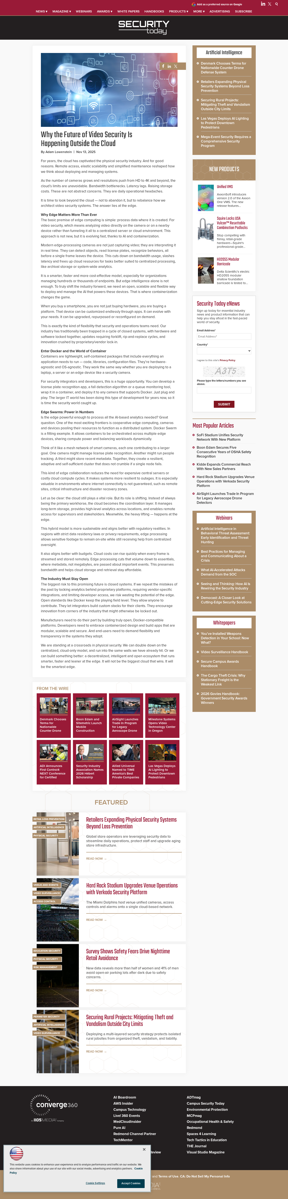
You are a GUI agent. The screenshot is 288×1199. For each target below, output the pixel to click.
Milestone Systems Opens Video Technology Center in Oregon (161, 725)
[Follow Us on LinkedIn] (263, 5)
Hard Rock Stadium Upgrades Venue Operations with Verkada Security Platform (132, 889)
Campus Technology (129, 1109)
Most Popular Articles (213, 426)
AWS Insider (123, 1103)
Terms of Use (168, 1176)
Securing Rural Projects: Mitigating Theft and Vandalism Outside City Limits (129, 1021)
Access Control (44, 901)
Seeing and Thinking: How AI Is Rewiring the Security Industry (225, 586)
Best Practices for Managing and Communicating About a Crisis (223, 556)
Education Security (47, 950)
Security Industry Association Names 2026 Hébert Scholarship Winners (90, 773)
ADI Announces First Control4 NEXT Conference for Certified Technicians (52, 773)
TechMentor (123, 1140)
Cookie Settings (95, 1183)
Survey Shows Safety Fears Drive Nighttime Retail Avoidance (128, 955)
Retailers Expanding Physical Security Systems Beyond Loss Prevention (131, 823)
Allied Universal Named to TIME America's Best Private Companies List (125, 773)
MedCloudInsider (127, 1121)
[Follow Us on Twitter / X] (269, 5)
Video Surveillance (47, 893)
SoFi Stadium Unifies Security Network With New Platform (220, 437)
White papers (128, 11)
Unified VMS (225, 187)
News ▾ (41, 11)
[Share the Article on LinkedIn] (168, 66)
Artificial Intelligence (49, 827)
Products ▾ (178, 11)
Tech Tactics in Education (207, 1140)
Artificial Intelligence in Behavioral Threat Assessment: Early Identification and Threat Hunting (225, 535)
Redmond (194, 1128)
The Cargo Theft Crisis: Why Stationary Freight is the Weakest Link (223, 680)
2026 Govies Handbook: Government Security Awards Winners (224, 698)
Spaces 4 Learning (201, 1134)
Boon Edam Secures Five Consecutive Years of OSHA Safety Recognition (224, 452)
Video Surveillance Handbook (224, 652)
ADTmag (194, 1097)
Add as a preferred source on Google (219, 4)
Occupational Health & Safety (210, 1121)
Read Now (94, 858)
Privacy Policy (227, 360)
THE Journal (196, 1146)
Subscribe (243, 11)
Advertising (220, 11)
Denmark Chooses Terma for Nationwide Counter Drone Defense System (53, 726)
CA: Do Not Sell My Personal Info (205, 1176)
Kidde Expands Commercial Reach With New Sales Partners (224, 466)
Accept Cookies (131, 1183)
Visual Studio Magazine (206, 1152)
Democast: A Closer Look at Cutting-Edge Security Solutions (226, 600)
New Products (224, 169)
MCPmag (194, 1116)
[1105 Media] (47, 1120)
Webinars (84, 11)
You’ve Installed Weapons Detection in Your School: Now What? (225, 638)
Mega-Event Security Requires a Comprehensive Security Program (226, 141)
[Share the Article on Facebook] (162, 66)
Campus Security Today (206, 1103)
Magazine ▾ (61, 11)
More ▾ (199, 11)
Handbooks (154, 11)
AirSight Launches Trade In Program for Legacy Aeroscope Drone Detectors (125, 726)
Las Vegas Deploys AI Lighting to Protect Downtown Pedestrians (161, 771)
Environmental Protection (207, 1109)
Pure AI (119, 1128)
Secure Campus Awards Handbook (220, 663)
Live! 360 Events (126, 1116)
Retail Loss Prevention (49, 819)
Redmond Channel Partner (134, 1134)
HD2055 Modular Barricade (228, 261)
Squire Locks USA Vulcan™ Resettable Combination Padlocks (232, 223)
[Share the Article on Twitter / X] (175, 66)
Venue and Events (46, 884)
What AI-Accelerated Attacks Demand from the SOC (223, 572)
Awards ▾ (104, 11)
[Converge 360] (54, 1106)
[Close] (144, 1149)
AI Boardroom (124, 1097)
